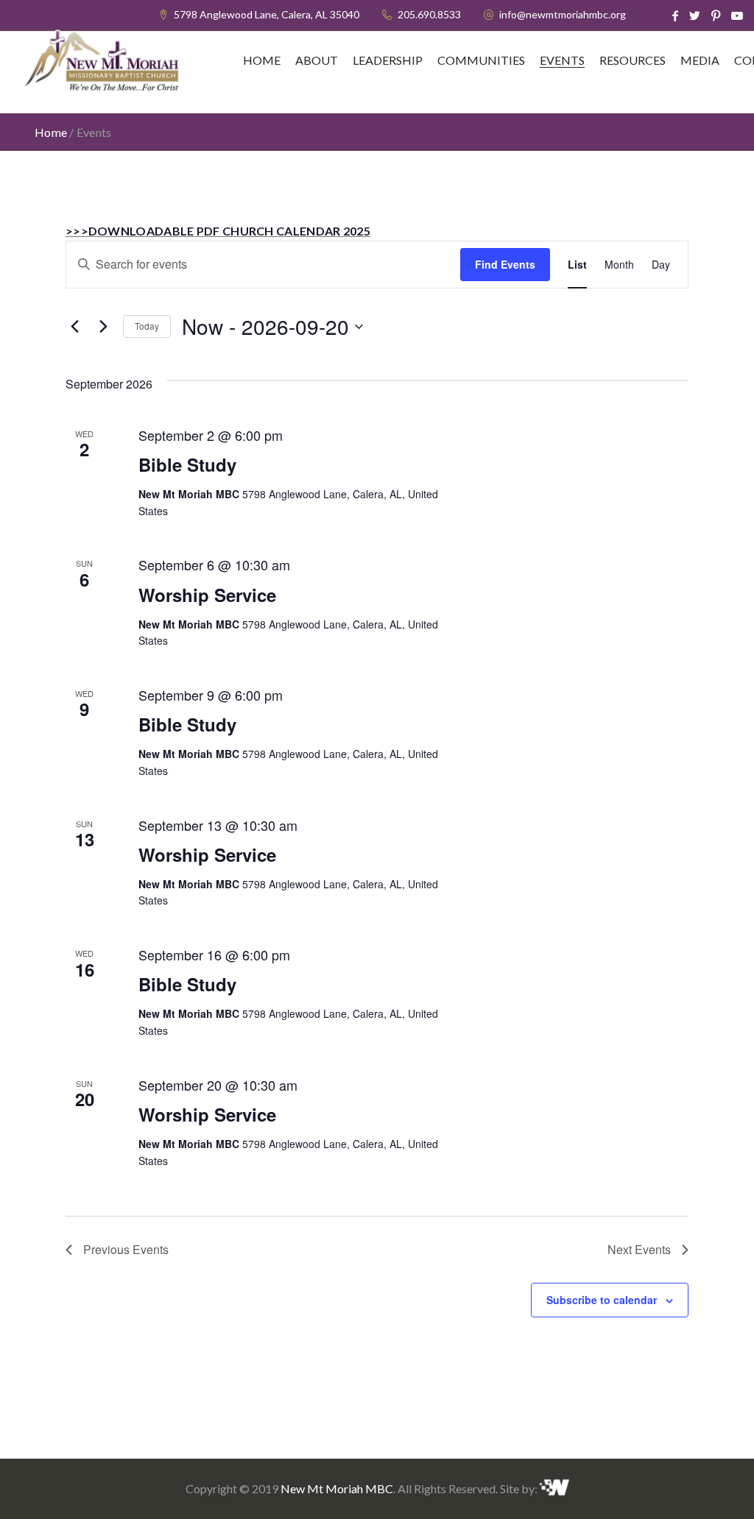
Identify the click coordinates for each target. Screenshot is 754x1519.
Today (147, 325)
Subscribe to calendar (601, 1299)
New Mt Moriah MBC (337, 1488)
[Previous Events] (74, 327)
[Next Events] (103, 327)
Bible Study (187, 464)
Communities (481, 60)
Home (262, 60)
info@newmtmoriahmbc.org (562, 14)
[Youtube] (737, 15)
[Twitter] (694, 15)
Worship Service (207, 594)
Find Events (505, 264)
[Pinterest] (715, 15)
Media (699, 60)
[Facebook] (675, 15)
